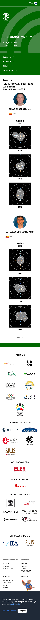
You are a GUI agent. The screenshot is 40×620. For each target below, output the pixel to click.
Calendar (6, 566)
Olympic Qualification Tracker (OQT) (26, 570)
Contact (6, 588)
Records (24, 566)
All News (6, 563)
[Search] (31, 3)
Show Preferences (9, 611)
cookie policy (15, 604)
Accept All (22, 611)
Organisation (8, 580)
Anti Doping (7, 583)
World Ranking (26, 563)
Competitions (8, 568)
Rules (5, 585)
